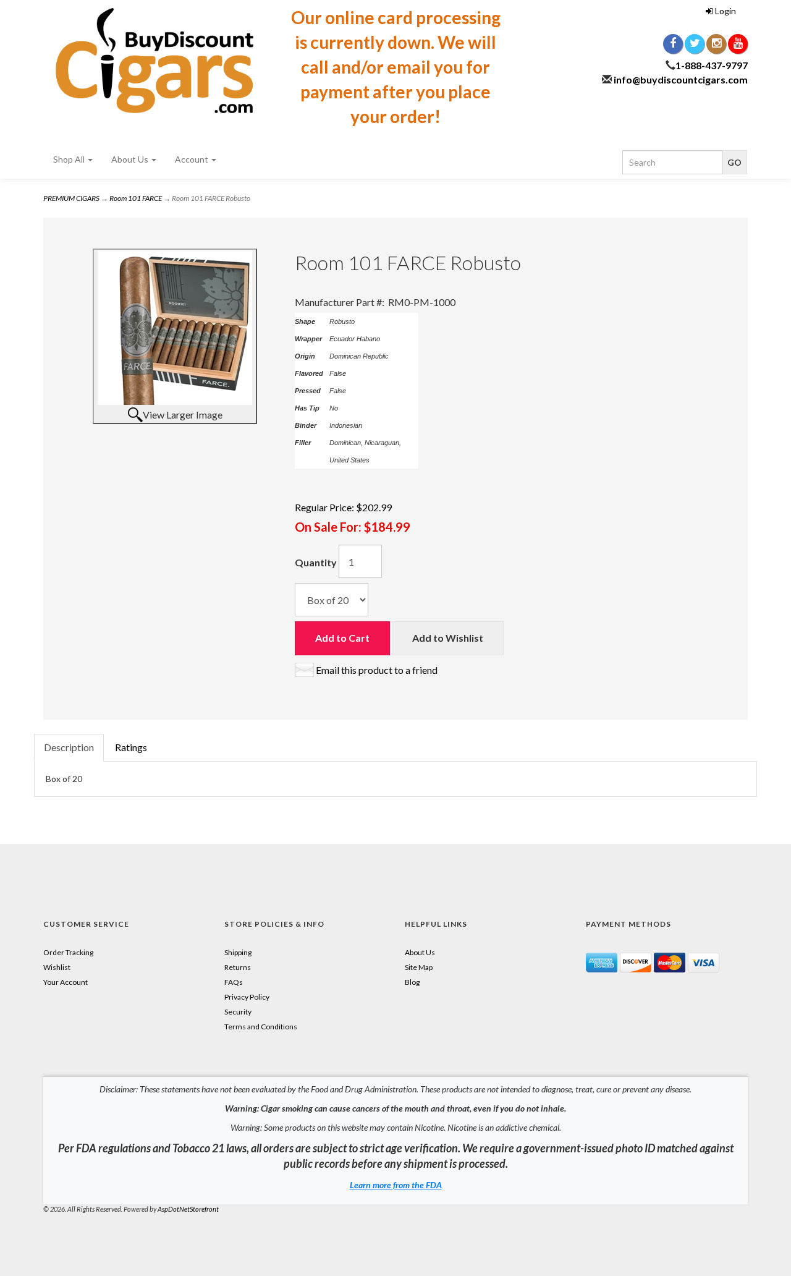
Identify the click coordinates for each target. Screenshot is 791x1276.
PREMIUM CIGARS (71, 198)
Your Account (65, 982)
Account (192, 159)
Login (724, 11)
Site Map (419, 967)
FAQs (233, 982)
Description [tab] (69, 747)
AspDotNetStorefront (188, 1209)
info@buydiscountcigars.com (681, 79)
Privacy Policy (246, 997)
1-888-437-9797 (711, 65)
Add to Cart (342, 638)
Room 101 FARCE (135, 198)
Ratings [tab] (131, 747)
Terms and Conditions (260, 1026)
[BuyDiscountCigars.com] (154, 60)
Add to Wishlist (447, 638)
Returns (237, 967)
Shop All (70, 159)
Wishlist (56, 967)
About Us (130, 159)
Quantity (316, 562)
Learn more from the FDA (396, 1185)
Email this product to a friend (377, 670)
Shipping (238, 952)
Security (238, 1011)
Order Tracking (68, 952)
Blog (412, 982)
